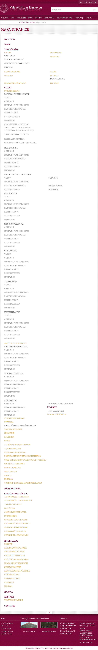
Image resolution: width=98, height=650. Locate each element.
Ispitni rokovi (11, 113)
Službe (53, 72)
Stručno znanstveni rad (16, 124)
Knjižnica (9, 437)
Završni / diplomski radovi (17, 444)
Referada (9, 422)
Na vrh (49, 613)
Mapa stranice (6, 628)
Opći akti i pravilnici (14, 555)
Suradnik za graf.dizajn (16, 535)
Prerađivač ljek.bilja (15, 531)
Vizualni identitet (13, 59)
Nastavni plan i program (16, 105)
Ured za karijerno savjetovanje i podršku (25, 460)
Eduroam (8, 479)
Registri (8, 544)
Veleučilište (21, 18)
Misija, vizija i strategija (17, 63)
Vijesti (7, 97)
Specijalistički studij (15, 343)
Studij (30, 18)
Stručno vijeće (11, 575)
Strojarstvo (10, 251)
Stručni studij (11, 91)
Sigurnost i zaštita (13, 224)
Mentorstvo (10, 471)
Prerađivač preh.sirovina (17, 523)
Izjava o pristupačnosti (16, 563)
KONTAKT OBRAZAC (86, 635)
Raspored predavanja (14, 109)
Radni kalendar (12, 72)
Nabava (89, 18)
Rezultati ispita (12, 116)
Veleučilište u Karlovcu (28, 22)
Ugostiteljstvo (12, 312)
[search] (94, 9)
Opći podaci (9, 56)
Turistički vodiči (12, 504)
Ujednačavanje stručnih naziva (20, 425)
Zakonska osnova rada (15, 548)
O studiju (9, 101)
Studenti (38, 18)
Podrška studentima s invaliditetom (22, 456)
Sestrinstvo (10, 193)
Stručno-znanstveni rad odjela (20, 143)
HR (86, 2)
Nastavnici (55, 56)
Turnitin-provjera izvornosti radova (23, 483)
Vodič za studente (13, 429)
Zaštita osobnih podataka (17, 571)
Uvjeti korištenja (6, 634)
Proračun (9, 582)
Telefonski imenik (13, 600)
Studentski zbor (12, 448)
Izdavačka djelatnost (15, 83)
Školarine (9, 433)
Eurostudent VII (12, 467)
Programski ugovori (14, 552)
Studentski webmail (14, 418)
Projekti (54, 75)
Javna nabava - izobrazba (16, 497)
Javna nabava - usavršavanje (18, 500)
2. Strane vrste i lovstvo (16, 134)
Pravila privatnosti (7, 631)
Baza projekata (57, 79)
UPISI (12, 18)
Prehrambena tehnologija (17, 175)
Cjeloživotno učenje (64, 18)
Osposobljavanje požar (15, 520)
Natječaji (54, 83)
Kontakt (4, 23)
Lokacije (8, 75)
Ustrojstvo (55, 52)
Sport (7, 441)
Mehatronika (11, 148)
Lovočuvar (9, 508)
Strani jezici (10, 516)
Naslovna (5, 18)
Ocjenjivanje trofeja (15, 512)
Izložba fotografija (14, 139)
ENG (90, 2)
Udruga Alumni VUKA (14, 452)
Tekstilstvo (10, 281)
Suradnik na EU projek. (15, 527)
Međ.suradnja (49, 18)
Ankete (8, 475)
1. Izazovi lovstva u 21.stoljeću (19, 131)
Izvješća (8, 586)
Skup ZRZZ (14, 23)
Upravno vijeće (11, 578)
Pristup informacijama (16, 559)
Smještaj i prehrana (14, 464)
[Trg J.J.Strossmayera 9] (29, 625)
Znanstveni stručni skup (17, 127)
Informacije (79, 18)
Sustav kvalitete (12, 567)
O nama (7, 52)
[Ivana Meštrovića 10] (49, 625)
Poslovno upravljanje (15, 346)
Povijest (8, 67)
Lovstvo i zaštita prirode (16, 94)
